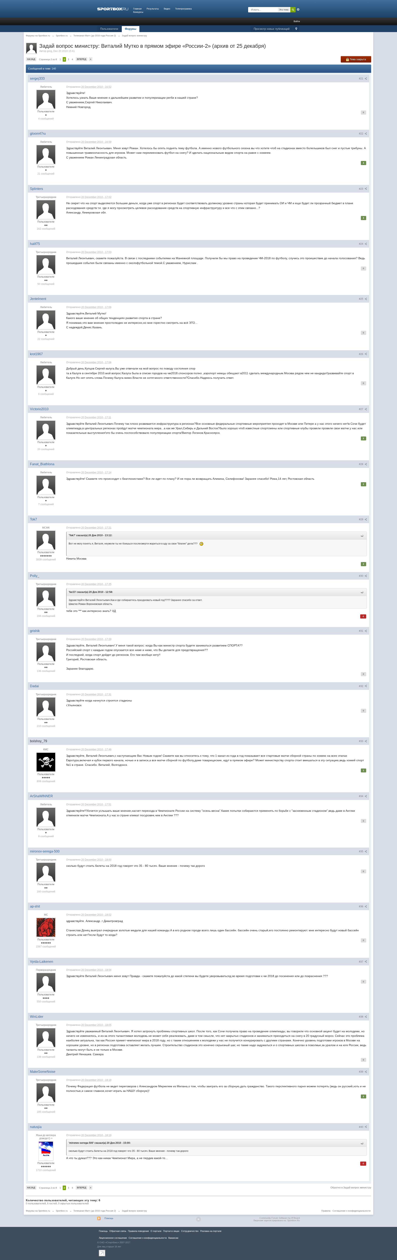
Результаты (153, 8)
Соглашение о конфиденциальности (351, 1211)
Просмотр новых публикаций (271, 28)
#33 (361, 741)
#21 (361, 78)
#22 (361, 133)
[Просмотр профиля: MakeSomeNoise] (46, 1092)
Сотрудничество (189, 1231)
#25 (361, 298)
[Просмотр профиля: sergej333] (46, 99)
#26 (361, 354)
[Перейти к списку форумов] (112, 8)
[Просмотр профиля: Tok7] (46, 540)
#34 (361, 796)
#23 (361, 188)
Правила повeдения (138, 1231)
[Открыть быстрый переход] (296, 29)
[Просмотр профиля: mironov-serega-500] (46, 872)
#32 (361, 686)
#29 (361, 519)
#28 (361, 464)
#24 (361, 243)
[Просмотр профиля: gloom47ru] (46, 154)
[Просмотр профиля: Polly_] (46, 596)
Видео (167, 8)
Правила (325, 1211)
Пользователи (109, 28)
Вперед (81, 59)
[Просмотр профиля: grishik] (46, 651)
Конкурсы (138, 12)
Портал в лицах (171, 1231)
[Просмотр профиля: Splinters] (46, 209)
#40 (361, 1127)
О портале (156, 1231)
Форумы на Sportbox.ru (38, 1211)
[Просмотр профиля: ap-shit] (46, 927)
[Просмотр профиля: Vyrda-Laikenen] (46, 982)
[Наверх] (198, 1219)
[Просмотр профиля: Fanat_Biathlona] (46, 484)
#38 (361, 1016)
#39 (361, 1071)
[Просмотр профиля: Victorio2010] (46, 429)
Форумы (130, 28)
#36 (361, 906)
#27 (361, 409)
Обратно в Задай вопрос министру (350, 1187)
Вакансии (173, 1238)
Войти (297, 21)
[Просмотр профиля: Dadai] (46, 706)
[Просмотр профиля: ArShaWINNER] (46, 816)
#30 (361, 575)
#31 (361, 630)
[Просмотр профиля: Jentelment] (46, 319)
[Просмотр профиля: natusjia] (45, 1150)
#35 (361, 851)
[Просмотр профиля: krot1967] (46, 374)
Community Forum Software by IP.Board (279, 1218)
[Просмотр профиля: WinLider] (46, 1037)
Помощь (108, 1218)
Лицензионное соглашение (113, 1238)
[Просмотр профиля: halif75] (46, 264)
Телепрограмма (183, 8)
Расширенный (298, 9)
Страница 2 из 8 (48, 59)
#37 (361, 961)
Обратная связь (117, 1231)
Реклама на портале (210, 1231)
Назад (31, 59)
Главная (137, 8)
